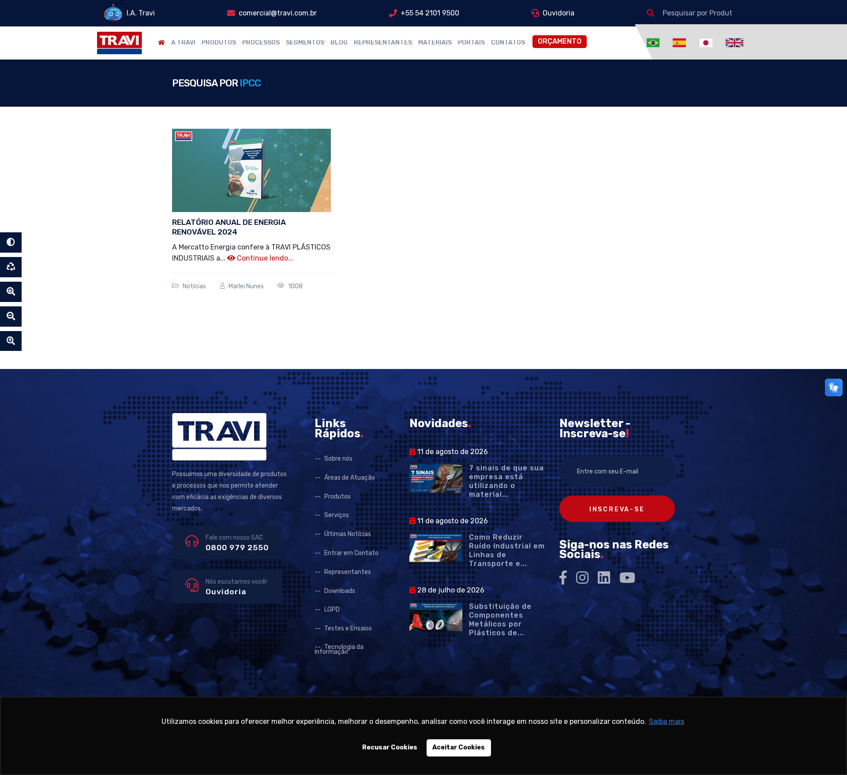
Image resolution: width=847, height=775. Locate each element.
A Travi (183, 42)
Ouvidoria (558, 13)
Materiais (435, 42)
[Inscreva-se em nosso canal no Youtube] (627, 577)
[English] (734, 42)
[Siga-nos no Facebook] (563, 577)
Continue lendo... (264, 258)
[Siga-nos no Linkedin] (604, 577)
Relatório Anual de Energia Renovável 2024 (229, 227)
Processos (261, 42)
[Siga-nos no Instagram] (582, 577)
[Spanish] (681, 42)
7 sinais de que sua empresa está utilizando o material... (506, 481)
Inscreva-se (617, 509)
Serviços (336, 515)
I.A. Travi (141, 13)
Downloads (339, 591)
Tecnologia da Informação (339, 649)
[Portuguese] (654, 42)
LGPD (332, 609)
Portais (471, 42)
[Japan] (707, 42)
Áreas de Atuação (349, 477)
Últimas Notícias (347, 534)
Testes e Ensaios (348, 628)
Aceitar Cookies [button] (458, 747)
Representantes (383, 42)
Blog (339, 42)
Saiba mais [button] (666, 721)
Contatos (508, 42)
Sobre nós (338, 458)
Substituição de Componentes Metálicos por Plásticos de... (500, 619)
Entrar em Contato (351, 553)
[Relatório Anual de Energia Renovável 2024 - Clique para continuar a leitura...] (251, 170)
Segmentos (305, 42)
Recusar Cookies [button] (389, 747)
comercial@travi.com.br (278, 13)
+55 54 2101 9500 (430, 13)
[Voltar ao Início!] (119, 42)
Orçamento (559, 41)
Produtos (219, 42)
